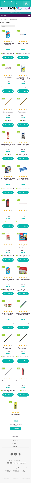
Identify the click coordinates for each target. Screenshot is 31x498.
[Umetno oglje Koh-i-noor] (8, 203)
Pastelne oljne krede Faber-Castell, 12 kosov (8, 179)
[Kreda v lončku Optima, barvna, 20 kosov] (8, 304)
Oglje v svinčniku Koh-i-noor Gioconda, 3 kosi (23, 381)
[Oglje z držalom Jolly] (15, 405)
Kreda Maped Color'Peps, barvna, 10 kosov (8, 280)
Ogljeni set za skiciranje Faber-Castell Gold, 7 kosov (23, 145)
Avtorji (18, 468)
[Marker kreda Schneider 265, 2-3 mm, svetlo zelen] (23, 304)
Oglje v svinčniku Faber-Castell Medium (23, 347)
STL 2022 (3, 467)
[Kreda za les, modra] (23, 34)
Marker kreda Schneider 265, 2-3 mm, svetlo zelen (23, 314)
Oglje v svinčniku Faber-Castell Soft (8, 381)
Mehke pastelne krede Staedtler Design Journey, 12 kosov (23, 78)
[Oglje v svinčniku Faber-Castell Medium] (23, 338)
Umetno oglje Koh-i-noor (8, 212)
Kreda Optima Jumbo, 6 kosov (23, 279)
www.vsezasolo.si (25, 478)
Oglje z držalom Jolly (15, 414)
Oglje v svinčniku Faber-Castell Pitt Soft (23, 111)
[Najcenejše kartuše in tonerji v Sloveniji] (13, 8)
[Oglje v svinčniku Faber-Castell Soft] (8, 372)
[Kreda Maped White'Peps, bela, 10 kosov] (8, 34)
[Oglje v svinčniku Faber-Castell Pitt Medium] (8, 102)
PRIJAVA (25, 9)
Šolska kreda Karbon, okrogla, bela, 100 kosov (23, 179)
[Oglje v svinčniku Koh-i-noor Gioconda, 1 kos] (8, 136)
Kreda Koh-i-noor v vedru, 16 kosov (8, 246)
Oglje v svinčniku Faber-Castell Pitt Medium (8, 111)
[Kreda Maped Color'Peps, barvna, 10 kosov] (8, 271)
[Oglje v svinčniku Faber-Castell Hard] (8, 338)
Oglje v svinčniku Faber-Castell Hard (8, 347)
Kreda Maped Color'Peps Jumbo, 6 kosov (23, 246)
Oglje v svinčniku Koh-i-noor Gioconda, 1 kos (8, 145)
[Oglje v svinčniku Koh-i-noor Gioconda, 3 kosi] (23, 372)
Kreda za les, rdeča (7, 77)
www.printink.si (5, 478)
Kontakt (8, 467)
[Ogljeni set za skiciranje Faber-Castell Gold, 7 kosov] (23, 136)
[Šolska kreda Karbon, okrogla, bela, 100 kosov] (23, 169)
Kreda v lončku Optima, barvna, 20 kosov (7, 314)
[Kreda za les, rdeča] (8, 68)
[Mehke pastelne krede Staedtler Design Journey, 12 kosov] (23, 68)
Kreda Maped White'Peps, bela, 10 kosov (8, 44)
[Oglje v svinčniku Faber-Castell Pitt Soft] (23, 102)
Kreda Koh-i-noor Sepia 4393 (23, 212)
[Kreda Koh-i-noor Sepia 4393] (23, 203)
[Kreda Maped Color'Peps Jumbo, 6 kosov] (23, 237)
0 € (28, 8)
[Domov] (1, 19)
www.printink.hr (15, 478)
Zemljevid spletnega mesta (16, 467)
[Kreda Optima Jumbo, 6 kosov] (23, 271)
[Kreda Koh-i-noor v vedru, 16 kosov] (8, 237)
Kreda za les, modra (23, 43)
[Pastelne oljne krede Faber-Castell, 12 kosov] (8, 169)
